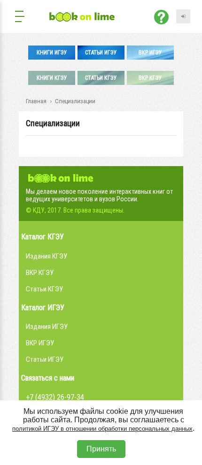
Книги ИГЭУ (52, 52)
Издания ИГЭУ (47, 326)
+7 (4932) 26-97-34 (55, 397)
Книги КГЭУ (52, 78)
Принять (101, 449)
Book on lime (61, 176)
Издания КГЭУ (46, 256)
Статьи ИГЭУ (101, 52)
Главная (36, 101)
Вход (183, 16)
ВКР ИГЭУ (150, 52)
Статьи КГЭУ (101, 78)
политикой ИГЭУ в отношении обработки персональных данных (102, 428)
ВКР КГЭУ (150, 78)
